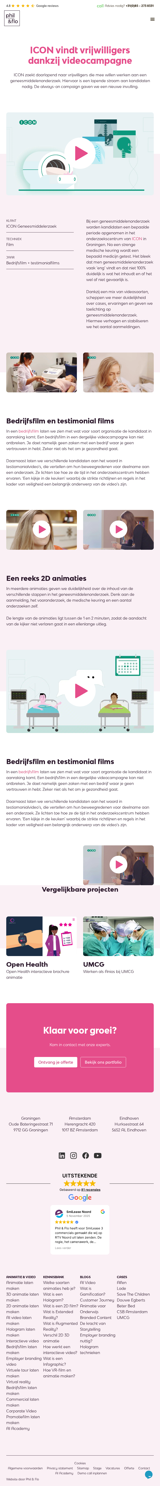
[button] (152, 19)
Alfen (121, 1282)
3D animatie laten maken (22, 1297)
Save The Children (133, 1294)
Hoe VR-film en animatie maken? (59, 1373)
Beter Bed (126, 1306)
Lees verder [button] (63, 1248)
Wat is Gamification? (92, 1291)
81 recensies (90, 1190)
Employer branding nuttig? (97, 1338)
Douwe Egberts (131, 1300)
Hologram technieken (90, 1349)
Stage (97, 1468)
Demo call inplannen (92, 1473)
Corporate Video (21, 1411)
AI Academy (18, 1428)
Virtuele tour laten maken (22, 1373)
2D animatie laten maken (22, 1309)
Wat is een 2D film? (60, 1306)
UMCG (93, 964)
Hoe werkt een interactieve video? (60, 1349)
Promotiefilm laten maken (23, 1419)
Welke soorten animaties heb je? (59, 1285)
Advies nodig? (125, 5)
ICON (137, 238)
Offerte (129, 1468)
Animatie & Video (21, 1277)
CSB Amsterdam (132, 1311)
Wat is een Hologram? (53, 1297)
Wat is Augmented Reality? (60, 1326)
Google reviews (47, 6)
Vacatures (113, 1468)
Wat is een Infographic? (54, 1361)
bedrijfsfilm (29, 431)
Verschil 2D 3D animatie (56, 1338)
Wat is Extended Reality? (58, 1314)
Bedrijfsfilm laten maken (21, 1349)
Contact (144, 1468)
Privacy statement (60, 1468)
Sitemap (83, 1468)
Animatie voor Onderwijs (93, 1309)
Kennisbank (53, 1277)
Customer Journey (97, 1300)
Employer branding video (24, 1361)
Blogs (85, 1277)
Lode (121, 1288)
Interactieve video (22, 1341)
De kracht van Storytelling (93, 1326)
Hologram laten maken (20, 1332)
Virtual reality (18, 1381)
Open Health (27, 964)
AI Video (87, 1282)
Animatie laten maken (19, 1285)
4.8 (8, 6)
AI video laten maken (18, 1320)
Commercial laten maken (22, 1402)
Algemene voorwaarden (25, 1468)
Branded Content (95, 1317)
